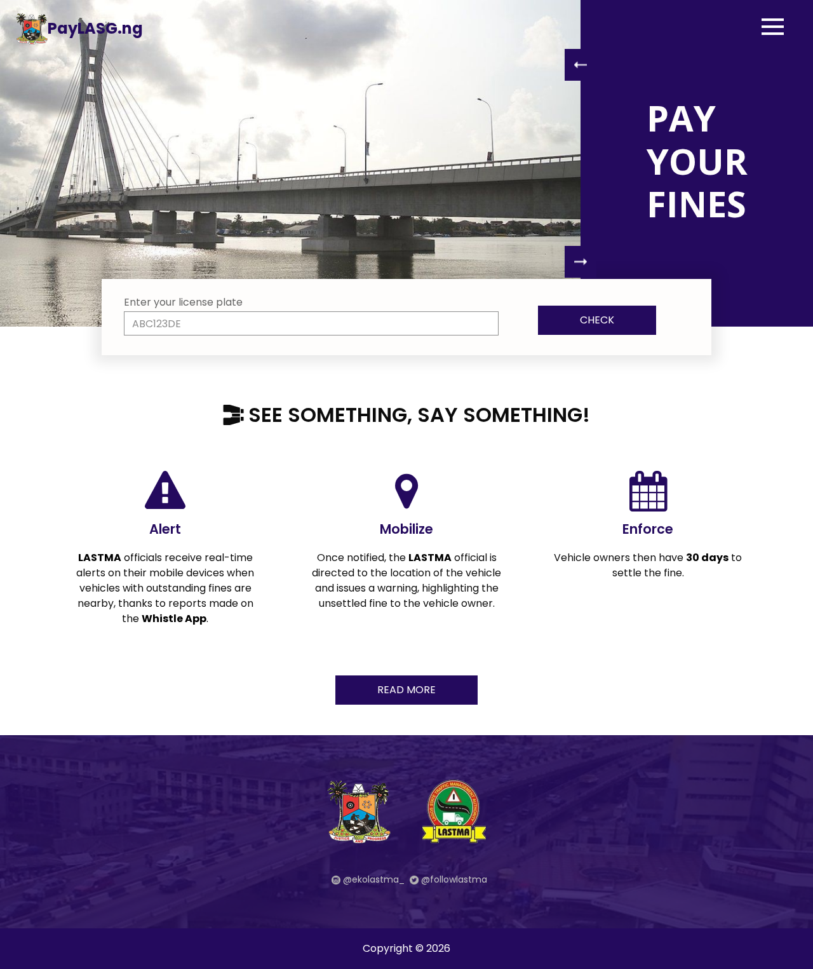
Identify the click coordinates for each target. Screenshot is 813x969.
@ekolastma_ (372, 879)
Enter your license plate (183, 302)
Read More (406, 689)
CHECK (597, 320)
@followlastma (453, 879)
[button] (580, 65)
